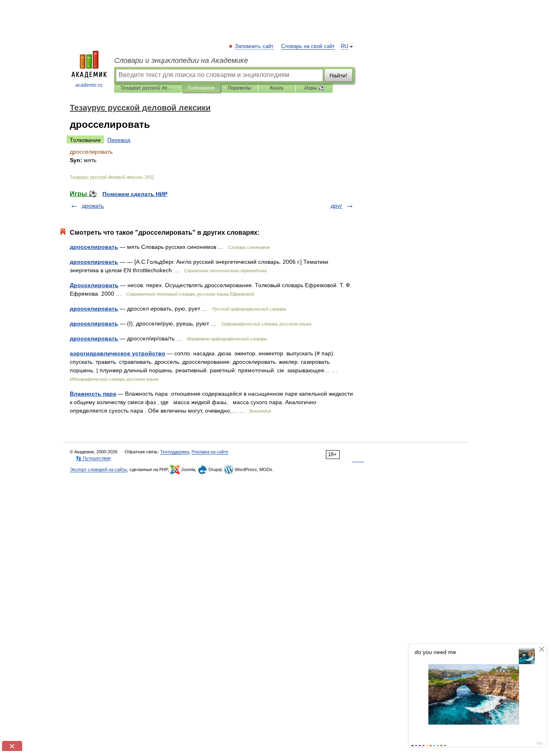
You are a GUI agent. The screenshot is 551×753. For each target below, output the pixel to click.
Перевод (118, 140)
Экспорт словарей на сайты (98, 469)
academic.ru (88, 85)
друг (336, 205)
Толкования (200, 88)
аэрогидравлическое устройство (117, 353)
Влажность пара (93, 393)
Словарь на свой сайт (308, 46)
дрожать (93, 205)
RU (344, 46)
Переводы (239, 88)
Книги (277, 88)
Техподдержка (174, 451)
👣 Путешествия (93, 458)
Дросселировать (94, 285)
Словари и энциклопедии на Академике (181, 60)
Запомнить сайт (254, 46)
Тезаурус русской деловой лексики (147, 88)
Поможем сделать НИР (134, 194)
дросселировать (94, 247)
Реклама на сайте (210, 451)
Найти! (338, 75)
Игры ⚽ (314, 88)
